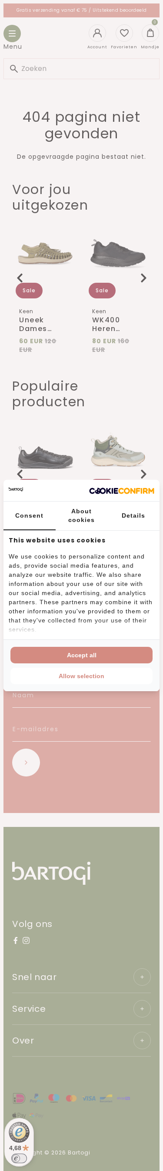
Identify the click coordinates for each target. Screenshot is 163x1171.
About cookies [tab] (81, 515)
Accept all (81, 655)
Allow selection (81, 675)
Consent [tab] (29, 515)
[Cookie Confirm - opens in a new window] (121, 490)
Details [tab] (133, 515)
